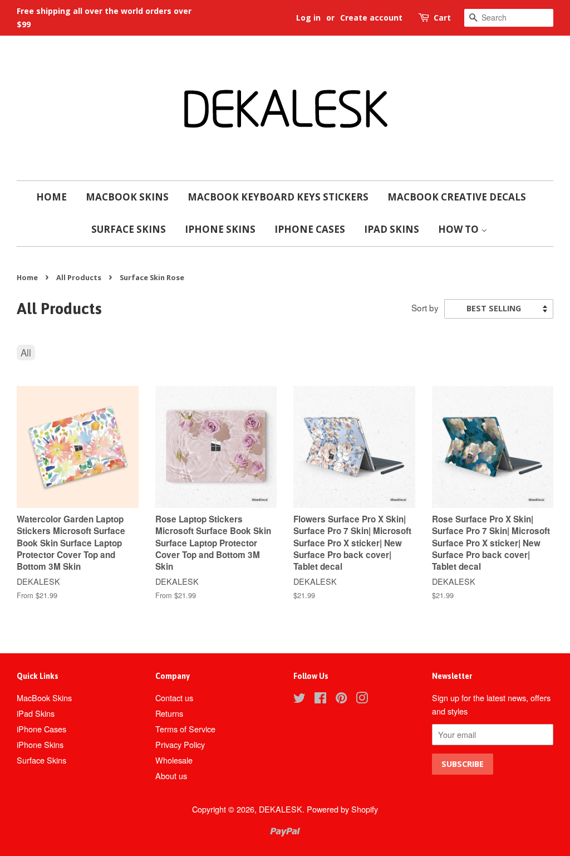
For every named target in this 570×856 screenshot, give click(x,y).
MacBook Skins (127, 196)
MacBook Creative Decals (456, 196)
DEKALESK (280, 809)
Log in (308, 17)
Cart (442, 17)
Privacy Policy (180, 744)
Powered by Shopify (342, 809)
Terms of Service (185, 729)
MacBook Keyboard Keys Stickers (278, 196)
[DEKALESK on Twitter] (299, 699)
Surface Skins (128, 229)
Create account (371, 17)
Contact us (174, 697)
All (26, 352)
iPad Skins (391, 229)
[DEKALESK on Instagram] (362, 699)
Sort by (425, 307)
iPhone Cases (309, 229)
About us (171, 775)
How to (459, 229)
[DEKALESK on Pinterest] (341, 699)
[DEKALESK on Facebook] (320, 699)
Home (51, 196)
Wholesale (174, 760)
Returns (169, 713)
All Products (78, 277)
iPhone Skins (220, 229)
